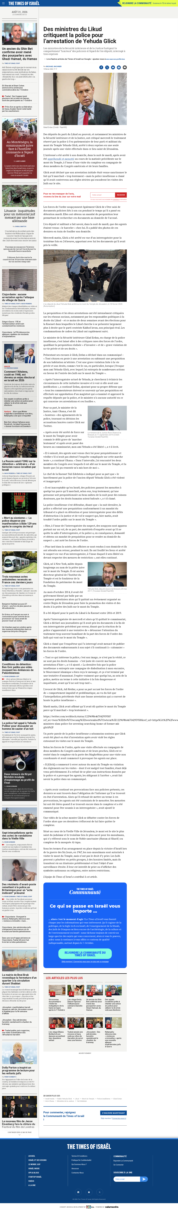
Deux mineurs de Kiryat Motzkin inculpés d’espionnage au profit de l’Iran (19, 778)
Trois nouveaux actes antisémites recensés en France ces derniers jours (17, 579)
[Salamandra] (111, 1207)
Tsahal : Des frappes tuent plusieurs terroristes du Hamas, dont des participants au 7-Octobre (17, 98)
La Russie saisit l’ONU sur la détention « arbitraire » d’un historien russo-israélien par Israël (19, 465)
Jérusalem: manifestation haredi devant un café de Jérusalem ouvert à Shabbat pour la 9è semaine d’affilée (17, 1010)
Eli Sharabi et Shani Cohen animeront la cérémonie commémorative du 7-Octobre (15, 88)
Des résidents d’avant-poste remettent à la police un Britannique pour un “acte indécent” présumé (19, 889)
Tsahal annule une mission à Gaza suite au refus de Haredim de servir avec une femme (75, 1036)
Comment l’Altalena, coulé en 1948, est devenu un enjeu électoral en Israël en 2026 (19, 376)
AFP (18, 676)
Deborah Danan (12, 368)
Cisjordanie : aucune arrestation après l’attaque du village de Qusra (18, 297)
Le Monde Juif (34, 1164)
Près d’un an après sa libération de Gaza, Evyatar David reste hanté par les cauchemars (17, 109)
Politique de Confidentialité (81, 1160)
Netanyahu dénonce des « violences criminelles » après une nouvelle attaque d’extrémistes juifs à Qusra (113, 1039)
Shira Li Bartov (20, 226)
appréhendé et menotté (61, 158)
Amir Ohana (49, 1101)
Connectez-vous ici (119, 1118)
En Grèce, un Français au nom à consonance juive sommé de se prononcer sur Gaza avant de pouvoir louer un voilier (15, 617)
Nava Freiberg (27, 303)
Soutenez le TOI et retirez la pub (164, 3)
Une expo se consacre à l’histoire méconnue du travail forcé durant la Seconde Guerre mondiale (19, 249)
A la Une (31, 1185)
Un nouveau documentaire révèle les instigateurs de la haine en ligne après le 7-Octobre (57, 1005)
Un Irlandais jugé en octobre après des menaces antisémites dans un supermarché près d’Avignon (17, 629)
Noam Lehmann (9, 676)
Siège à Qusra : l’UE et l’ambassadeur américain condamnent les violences (13, 324)
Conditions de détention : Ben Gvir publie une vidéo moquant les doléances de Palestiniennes (17, 668)
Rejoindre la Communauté (136, 3)
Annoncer (75, 1169)
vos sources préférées (115, 59)
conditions (116, 199)
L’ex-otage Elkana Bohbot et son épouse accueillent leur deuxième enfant (57, 1036)
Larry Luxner (20, 161)
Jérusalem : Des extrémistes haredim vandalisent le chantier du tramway (93, 1037)
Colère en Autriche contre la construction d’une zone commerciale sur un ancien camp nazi (19, 259)
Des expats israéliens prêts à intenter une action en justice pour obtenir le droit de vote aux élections (113, 1005)
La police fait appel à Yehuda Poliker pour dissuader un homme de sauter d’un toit (19, 725)
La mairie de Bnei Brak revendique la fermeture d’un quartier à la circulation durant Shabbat (19, 979)
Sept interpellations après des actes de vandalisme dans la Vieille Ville (17, 835)
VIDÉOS (31, 1181)
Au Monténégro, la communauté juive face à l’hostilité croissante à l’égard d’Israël (19, 149)
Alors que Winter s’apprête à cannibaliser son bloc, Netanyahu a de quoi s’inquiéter (18, 414)
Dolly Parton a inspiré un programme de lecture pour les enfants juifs (18, 1070)
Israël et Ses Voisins (37, 1160)
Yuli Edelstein (82, 1101)
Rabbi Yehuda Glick (64, 1099)
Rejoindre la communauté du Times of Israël (85, 953)
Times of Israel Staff (12, 63)
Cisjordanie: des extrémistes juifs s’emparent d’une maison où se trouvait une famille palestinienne (16, 929)
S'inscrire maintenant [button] (113, 1113)
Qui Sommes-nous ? (79, 1164)
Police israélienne (103, 1099)
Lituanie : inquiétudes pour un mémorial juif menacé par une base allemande (19, 216)
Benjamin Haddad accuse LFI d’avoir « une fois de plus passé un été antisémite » (16, 606)
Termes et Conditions (79, 1156)
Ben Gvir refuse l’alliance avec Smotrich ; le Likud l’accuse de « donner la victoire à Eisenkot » (17, 424)
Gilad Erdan (117, 1099)
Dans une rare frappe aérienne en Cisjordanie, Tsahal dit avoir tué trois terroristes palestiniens (16, 940)
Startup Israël (35, 1177)
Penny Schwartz (10, 1077)
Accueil (31, 1156)
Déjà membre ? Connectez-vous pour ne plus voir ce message (85, 961)
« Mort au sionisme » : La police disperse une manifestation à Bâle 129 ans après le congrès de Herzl (19, 522)
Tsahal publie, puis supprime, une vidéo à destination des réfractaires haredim (16, 1032)
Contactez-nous (78, 1173)
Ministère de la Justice (65, 1101)
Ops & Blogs (33, 1173)
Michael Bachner (54, 66)
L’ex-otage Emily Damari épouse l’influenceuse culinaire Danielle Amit (74, 1004)
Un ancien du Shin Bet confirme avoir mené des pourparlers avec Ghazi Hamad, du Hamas (94, 1005)
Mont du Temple (88, 1099)
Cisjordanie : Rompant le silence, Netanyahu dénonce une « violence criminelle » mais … (16, 919)
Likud (77, 1099)
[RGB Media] (90, 1207)
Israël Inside (49, 1099)
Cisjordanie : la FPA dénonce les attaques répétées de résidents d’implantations (16, 334)
